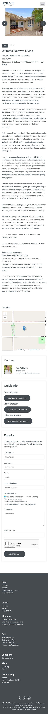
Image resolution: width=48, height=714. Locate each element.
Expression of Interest (10, 590)
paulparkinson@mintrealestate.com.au (28, 373)
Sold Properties (8, 637)
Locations (7, 654)
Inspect (5, 588)
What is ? (9, 530)
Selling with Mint (8, 640)
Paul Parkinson (22, 368)
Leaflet (20, 350)
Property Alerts (7, 593)
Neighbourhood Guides (18, 421)
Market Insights (8, 642)
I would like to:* (10, 493)
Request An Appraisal (10, 645)
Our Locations (7, 658)
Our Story (5, 666)
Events (4, 677)
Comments (8, 509)
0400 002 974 (20, 371)
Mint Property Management (12, 622)
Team (4, 669)
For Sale (5, 585)
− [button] (5, 317)
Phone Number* (10, 483)
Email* (6, 473)
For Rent (5, 606)
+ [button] (5, 313)
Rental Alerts (7, 611)
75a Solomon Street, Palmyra (15, 55)
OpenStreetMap (34, 350)
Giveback (5, 682)
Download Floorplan (17, 409)
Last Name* (8, 463)
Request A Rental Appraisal (12, 624)
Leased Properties (9, 619)
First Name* (8, 453)
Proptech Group (30, 709)
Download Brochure (17, 398)
